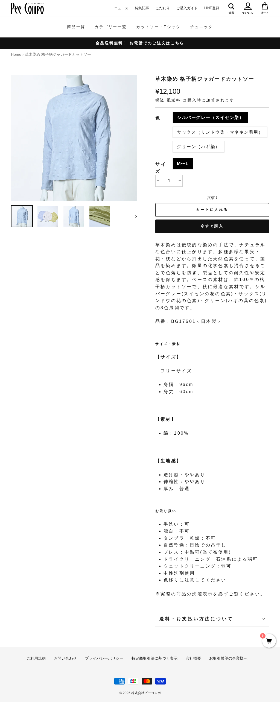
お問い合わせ (65, 658)
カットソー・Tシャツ (158, 27)
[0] (269, 641)
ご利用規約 (36, 658)
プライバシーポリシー (104, 658)
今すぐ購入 (212, 226)
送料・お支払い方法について (196, 618)
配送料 (174, 100)
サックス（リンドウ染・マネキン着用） (220, 132)
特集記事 (142, 8)
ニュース (121, 8)
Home (16, 54)
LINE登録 (211, 8)
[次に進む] (133, 216)
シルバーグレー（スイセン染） (210, 117)
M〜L (183, 163)
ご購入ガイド (187, 8)
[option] (140, 43)
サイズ (161, 168)
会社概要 (193, 658)
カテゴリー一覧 (111, 27)
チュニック (201, 27)
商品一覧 (76, 27)
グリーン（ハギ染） (198, 146)
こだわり (163, 8)
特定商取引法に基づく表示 (154, 658)
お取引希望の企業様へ (228, 658)
